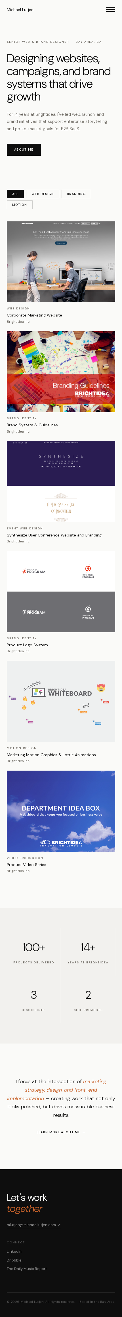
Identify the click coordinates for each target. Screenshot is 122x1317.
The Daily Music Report (27, 1268)
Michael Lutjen (20, 9)
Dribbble (14, 1260)
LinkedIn (14, 1251)
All (15, 194)
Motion (19, 205)
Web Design (42, 194)
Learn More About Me (58, 1132)
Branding (76, 194)
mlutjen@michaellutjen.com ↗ (34, 1224)
